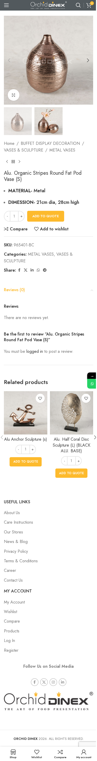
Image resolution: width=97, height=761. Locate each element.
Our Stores (13, 532)
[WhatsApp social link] (38, 270)
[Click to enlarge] (13, 95)
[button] (9, 60)
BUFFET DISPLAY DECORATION (50, 143)
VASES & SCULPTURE (23, 150)
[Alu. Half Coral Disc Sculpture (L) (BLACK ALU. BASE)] (71, 412)
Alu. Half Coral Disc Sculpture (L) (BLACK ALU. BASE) (71, 445)
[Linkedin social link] (32, 270)
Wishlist (10, 612)
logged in (34, 351)
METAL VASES (62, 150)
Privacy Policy (16, 551)
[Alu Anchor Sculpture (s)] (25, 412)
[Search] (78, 5)
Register (11, 650)
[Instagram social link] (53, 682)
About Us (12, 513)
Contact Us (13, 580)
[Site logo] (49, 5)
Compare (12, 621)
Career (10, 570)
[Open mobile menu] (6, 5)
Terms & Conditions (21, 561)
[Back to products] (13, 162)
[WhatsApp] (92, 384)
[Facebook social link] (19, 270)
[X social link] (25, 270)
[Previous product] (7, 162)
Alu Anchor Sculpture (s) (25, 439)
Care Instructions (18, 522)
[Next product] (19, 162)
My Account (14, 602)
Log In (9, 640)
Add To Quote (45, 216)
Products (11, 631)
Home (9, 143)
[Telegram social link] (44, 270)
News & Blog (16, 542)
